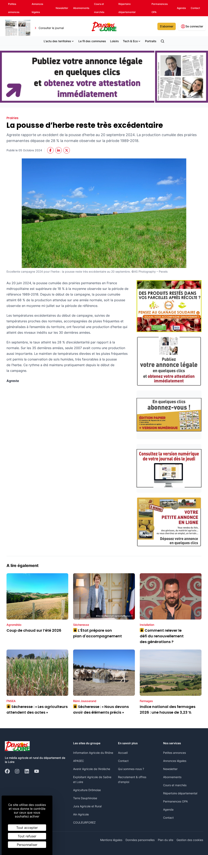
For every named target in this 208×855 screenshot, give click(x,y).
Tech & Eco (130, 41)
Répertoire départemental (180, 793)
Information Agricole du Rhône (93, 752)
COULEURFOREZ (84, 822)
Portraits (150, 41)
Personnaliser (27, 845)
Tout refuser (27, 836)
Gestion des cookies (190, 840)
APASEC (78, 761)
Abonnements (172, 777)
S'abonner (166, 26)
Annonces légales (174, 761)
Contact (123, 761)
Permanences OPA (175, 801)
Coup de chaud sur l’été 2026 (33, 630)
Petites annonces (174, 752)
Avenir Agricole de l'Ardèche (91, 769)
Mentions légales (111, 840)
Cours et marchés (174, 785)
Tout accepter (27, 828)
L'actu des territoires (57, 41)
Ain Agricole (81, 814)
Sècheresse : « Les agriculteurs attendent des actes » (37, 709)
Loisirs (114, 41)
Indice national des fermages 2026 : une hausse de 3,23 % (167, 709)
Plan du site (165, 840)
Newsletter (170, 769)
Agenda (168, 809)
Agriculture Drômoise (87, 790)
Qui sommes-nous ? (131, 769)
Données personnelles (140, 840)
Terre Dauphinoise (85, 798)
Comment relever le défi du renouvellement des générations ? (162, 636)
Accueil (123, 752)
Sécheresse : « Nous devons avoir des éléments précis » (101, 709)
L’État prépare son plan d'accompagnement (98, 633)
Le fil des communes (92, 41)
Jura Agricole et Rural (87, 806)
